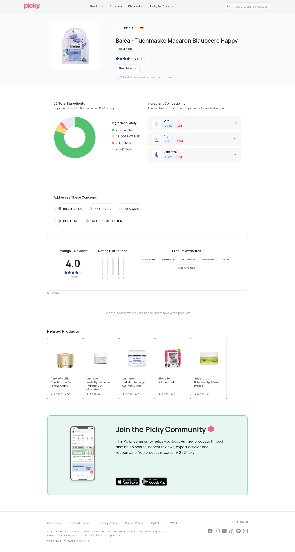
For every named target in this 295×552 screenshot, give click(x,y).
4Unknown (124, 149)
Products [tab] (96, 6)
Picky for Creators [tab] (162, 6)
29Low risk (124, 130)
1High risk (123, 143)
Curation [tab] (116, 6)
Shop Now (125, 68)
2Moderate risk (128, 136)
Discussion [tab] (135, 6)
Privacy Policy (108, 523)
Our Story (53, 523)
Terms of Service (79, 523)
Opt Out (156, 523)
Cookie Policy (134, 523)
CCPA (173, 523)
